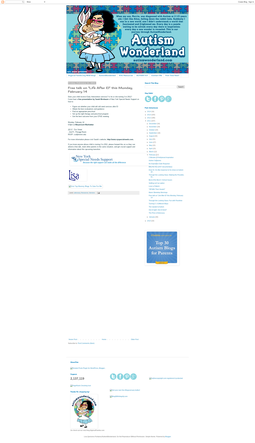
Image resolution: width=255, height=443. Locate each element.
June (151, 142)
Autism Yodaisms (155, 160)
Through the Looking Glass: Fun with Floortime (165, 201)
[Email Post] (98, 193)
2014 (149, 111)
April (151, 148)
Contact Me (156, 75)
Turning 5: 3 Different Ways (158, 204)
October (152, 130)
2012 (149, 118)
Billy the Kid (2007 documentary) (160, 167)
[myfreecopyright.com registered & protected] (166, 378)
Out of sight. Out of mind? (158, 210)
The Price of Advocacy (157, 213)
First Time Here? (172, 75)
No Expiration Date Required (159, 164)
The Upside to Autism (156, 207)
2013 (149, 115)
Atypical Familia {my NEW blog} (81, 75)
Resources (84, 193)
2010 (149, 221)
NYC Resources (126, 75)
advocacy (77, 193)
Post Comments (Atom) (86, 343)
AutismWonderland (107, 75)
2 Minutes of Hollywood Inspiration (161, 157)
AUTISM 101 (142, 75)
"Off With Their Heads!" (157, 189)
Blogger (168, 437)
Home (104, 339)
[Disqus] (103, 234)
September (153, 133)
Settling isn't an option (157, 183)
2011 (149, 121)
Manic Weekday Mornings (158, 192)
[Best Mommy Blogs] (85, 186)
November (153, 127)
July (150, 139)
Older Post (135, 339)
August (151, 136)
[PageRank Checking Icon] (80, 386)
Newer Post (73, 339)
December (153, 124)
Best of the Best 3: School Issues (160, 180)
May (150, 145)
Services (92, 193)
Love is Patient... (155, 186)
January (152, 217)
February (152, 155)
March (151, 152)
